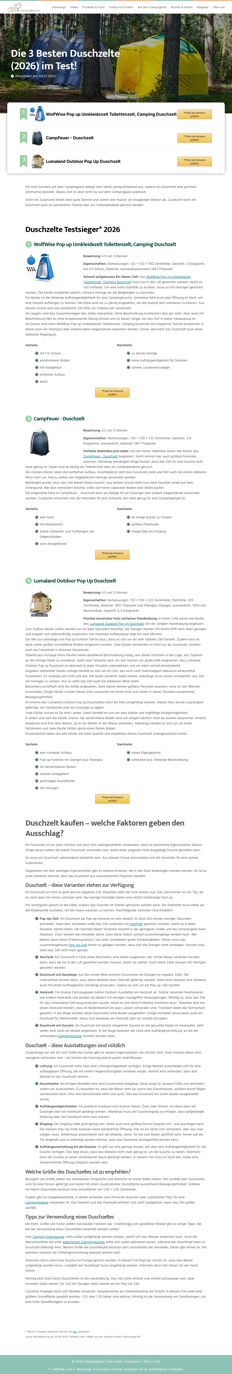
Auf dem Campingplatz (152, 7)
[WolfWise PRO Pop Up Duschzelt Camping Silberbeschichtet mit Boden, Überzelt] (37, 114)
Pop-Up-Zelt (78, 945)
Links (156, 1361)
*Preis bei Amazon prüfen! (195, 114)
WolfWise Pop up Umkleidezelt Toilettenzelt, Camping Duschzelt (111, 114)
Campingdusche (70, 1036)
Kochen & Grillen (181, 7)
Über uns (219, 7)
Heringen (136, 924)
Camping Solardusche (48, 1237)
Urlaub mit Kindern (121, 7)
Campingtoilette (36, 1202)
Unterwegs (59, 7)
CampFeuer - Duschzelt (70, 137)
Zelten (74, 7)
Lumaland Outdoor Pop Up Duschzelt (83, 161)
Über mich (114, 1361)
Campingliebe (94, 1361)
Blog (146, 1361)
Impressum (132, 1361)
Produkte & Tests (94, 7)
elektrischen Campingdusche (84, 1242)
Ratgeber (203, 7)
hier (75, 1331)
